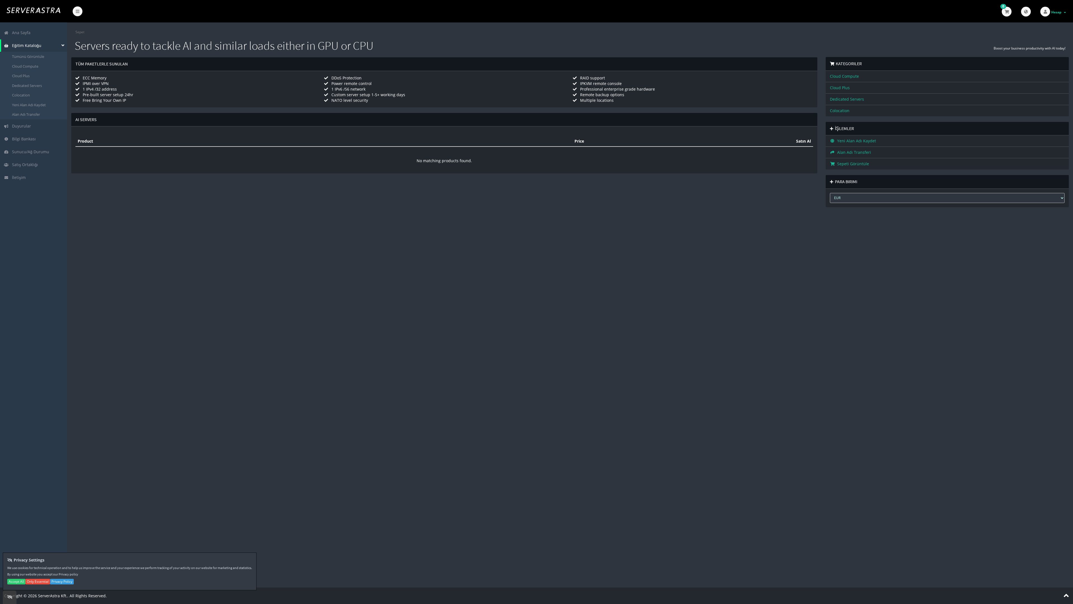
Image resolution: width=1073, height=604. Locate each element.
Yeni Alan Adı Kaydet (29, 104)
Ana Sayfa (20, 32)
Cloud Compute (25, 66)
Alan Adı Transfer (26, 114)
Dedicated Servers (27, 85)
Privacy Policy (61, 581)
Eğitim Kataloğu (25, 45)
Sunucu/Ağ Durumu (29, 151)
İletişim (18, 177)
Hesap (1057, 12)
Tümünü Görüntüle (28, 56)
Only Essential (38, 581)
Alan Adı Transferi (853, 152)
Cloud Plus (21, 75)
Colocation (21, 95)
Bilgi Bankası (23, 138)
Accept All (16, 581)
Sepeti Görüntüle (852, 163)
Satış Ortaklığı (24, 164)
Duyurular (20, 126)
